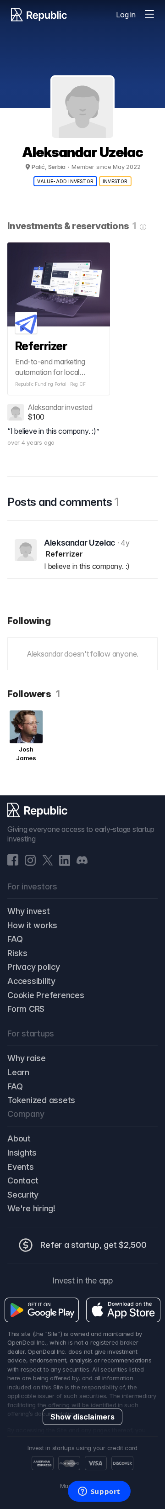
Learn (18, 1072)
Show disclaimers (82, 1416)
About (19, 1138)
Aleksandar (46, 407)
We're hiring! (31, 1208)
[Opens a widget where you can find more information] (99, 1492)
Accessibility (31, 981)
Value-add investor (65, 181)
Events (20, 1167)
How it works (32, 925)
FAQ (14, 939)
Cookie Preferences (45, 995)
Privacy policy (33, 967)
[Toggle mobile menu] (149, 14)
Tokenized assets (41, 1100)
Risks (17, 953)
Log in (126, 14)
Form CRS (25, 1009)
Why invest (28, 911)
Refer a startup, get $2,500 (93, 1245)
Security (22, 1194)
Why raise (26, 1058)
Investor (115, 181)
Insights (22, 1152)
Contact (22, 1180)
